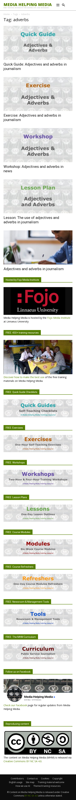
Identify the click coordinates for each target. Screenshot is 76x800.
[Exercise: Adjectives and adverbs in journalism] (38, 94)
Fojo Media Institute (58, 317)
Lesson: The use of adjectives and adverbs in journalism (31, 220)
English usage (15, 782)
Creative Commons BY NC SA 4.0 (23, 761)
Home (7, 14)
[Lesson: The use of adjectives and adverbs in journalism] (38, 196)
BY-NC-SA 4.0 (31, 795)
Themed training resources (46, 785)
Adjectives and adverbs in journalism (34, 269)
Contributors (17, 778)
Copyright (57, 778)
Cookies (45, 778)
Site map (30, 782)
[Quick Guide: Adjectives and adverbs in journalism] (38, 43)
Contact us (32, 778)
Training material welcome (51, 782)
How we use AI (23, 785)
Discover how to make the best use (24, 377)
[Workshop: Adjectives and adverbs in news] (38, 145)
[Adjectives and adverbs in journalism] (38, 247)
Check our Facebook (15, 705)
